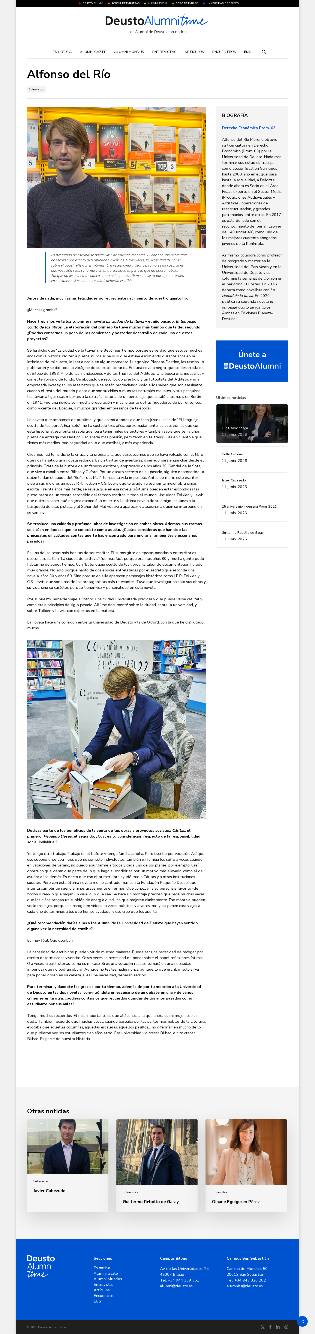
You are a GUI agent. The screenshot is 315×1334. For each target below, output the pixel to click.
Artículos (102, 1290)
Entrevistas (36, 89)
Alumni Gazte (106, 1273)
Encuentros (104, 1295)
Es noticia (102, 1267)
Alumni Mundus (108, 1279)
